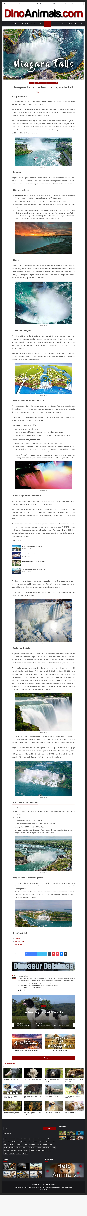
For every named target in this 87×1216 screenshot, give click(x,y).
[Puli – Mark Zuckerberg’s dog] (33, 1073)
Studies (38, 1150)
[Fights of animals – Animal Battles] (36, 1166)
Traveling (49, 83)
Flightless (11, 1144)
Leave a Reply (43, 1058)
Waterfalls (55, 83)
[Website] (19, 990)
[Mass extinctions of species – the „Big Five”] (33, 1106)
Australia (71, 24)
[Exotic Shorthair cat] (74, 1106)
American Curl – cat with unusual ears (32, 554)
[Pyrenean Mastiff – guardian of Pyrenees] (16, 563)
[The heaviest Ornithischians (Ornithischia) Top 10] (71, 1133)
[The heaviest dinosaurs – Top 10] (23, 1174)
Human (39, 1144)
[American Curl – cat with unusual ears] (16, 555)
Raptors (20, 1150)
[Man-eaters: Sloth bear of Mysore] (54, 1073)
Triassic (18, 1153)
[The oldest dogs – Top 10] (62, 1138)
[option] (43, 1012)
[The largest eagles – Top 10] (36, 1174)
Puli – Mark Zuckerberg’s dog (32, 1079)
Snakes (32, 1150)
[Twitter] (23, 990)
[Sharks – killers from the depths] (80, 1133)
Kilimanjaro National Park (43, 1012)
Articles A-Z (18, 1187)
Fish (5, 1144)
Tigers (43, 1150)
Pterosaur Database (31, 3)
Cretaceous (7, 1141)
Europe (77, 24)
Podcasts (6, 1150)
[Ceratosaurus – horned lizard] (54, 1089)
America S (54, 24)
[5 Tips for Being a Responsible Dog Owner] (74, 1089)
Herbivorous (32, 1144)
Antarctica (61, 24)
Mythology (38, 1147)
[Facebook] (21, 990)
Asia (67, 24)
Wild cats (36, 24)
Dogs (30, 1141)
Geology (25, 1144)
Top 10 (24, 24)
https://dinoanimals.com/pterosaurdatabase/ (29, 987)
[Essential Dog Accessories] (54, 1106)
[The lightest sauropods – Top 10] (33, 1089)
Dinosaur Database (19, 3)
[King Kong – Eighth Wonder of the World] (71, 1138)
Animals (12, 24)
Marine (18, 1147)
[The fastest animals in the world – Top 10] (9, 1174)
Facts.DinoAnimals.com (43, 3)
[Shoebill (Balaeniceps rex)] (12, 1073)
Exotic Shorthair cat (71, 1112)
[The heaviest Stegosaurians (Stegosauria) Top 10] (12, 1106)
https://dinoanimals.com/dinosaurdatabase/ (29, 985)
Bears (43, 1139)
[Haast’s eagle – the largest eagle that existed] (23, 1166)
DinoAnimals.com (8, 3)
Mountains (31, 1147)
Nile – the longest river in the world (32, 546)
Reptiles (26, 1150)
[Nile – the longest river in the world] (16, 548)
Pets (54, 1147)
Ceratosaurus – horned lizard (53, 1096)
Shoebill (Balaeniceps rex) (10, 1079)
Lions (5, 1147)
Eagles (42, 1141)
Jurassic (45, 1144)
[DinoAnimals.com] (43, 13)
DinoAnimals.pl (54, 3)
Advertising (24, 1187)
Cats (53, 1139)
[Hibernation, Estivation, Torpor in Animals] (74, 1073)
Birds (48, 1139)
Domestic (30, 24)
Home (6, 24)
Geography (43, 83)
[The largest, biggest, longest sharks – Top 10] (16, 571)
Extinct (53, 1141)
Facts (62, 1187)
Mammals (11, 1147)
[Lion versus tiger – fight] (9, 1166)
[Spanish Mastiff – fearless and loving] (62, 1133)
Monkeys (24, 1147)
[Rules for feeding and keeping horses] (80, 1138)
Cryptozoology (15, 1141)
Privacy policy (31, 1187)
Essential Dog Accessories (52, 1112)
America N (47, 24)
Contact (37, 1187)
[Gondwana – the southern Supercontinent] (12, 1089)
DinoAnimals (36, 1184)
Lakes (51, 1144)
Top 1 (49, 1150)
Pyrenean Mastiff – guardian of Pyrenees (33, 561)
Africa (41, 24)
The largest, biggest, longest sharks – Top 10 (34, 569)
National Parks (20, 942)
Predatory (13, 1150)
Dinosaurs (18, 24)
